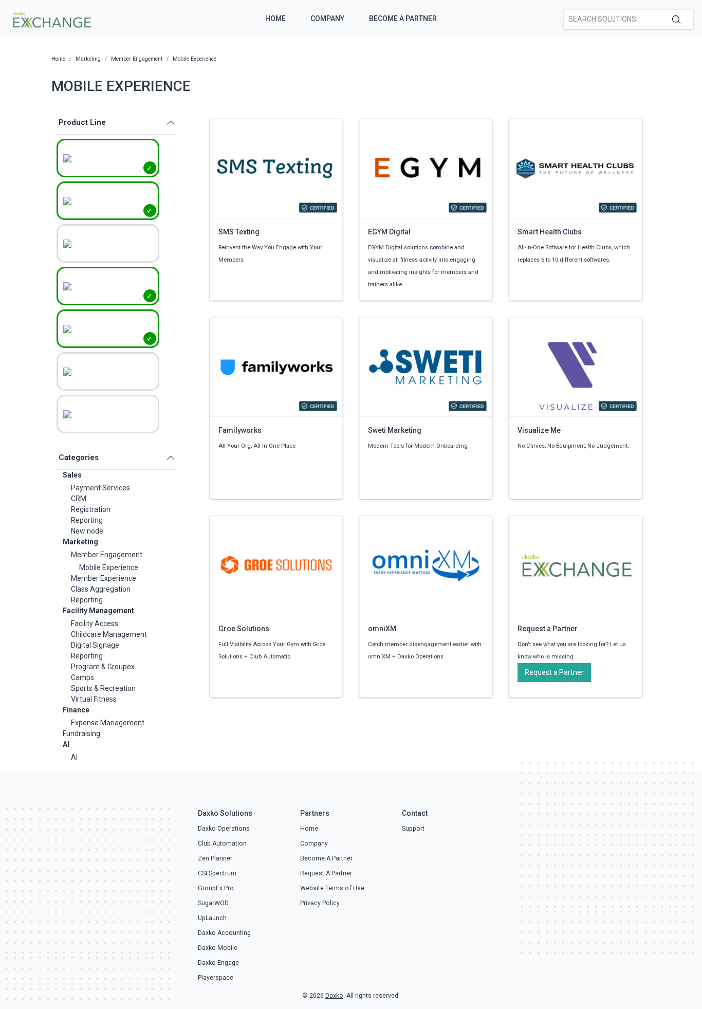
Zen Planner (215, 858)
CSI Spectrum (217, 873)
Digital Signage (95, 645)
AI (66, 744)
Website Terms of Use (332, 888)
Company (327, 18)
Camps (82, 677)
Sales (72, 475)
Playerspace (215, 977)
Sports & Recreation (103, 688)
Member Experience (103, 578)
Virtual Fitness (94, 699)
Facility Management (98, 611)
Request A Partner (326, 873)
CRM (78, 498)
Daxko (334, 995)
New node (87, 531)
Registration (90, 509)
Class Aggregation (101, 589)
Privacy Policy (320, 903)
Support (413, 828)
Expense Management (107, 723)
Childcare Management (109, 634)
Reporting (87, 520)
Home (275, 18)
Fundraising (81, 733)
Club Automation (222, 843)
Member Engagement (106, 555)
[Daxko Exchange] (51, 18)
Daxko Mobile (217, 947)
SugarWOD (213, 903)
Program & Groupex (103, 667)
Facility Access (94, 623)
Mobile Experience (108, 567)
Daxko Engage (218, 962)
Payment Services (100, 488)
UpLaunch (212, 918)
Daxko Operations (224, 828)
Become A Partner (403, 18)
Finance (76, 710)
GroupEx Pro (216, 888)
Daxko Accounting (224, 933)
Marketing (80, 542)
